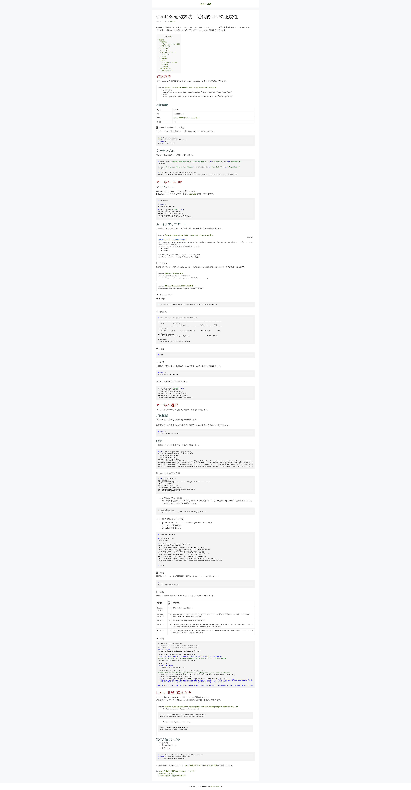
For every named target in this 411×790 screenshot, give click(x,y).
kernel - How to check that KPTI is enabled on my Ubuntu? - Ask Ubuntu (189, 88)
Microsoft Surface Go (166, 773)
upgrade (192, 194)
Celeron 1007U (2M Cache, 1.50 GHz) (186, 118)
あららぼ (205, 3)
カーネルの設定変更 (170, 62)
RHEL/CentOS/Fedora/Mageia (174, 771)
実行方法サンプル (166, 71)
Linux (160, 771)
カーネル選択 (162, 56)
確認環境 (163, 42)
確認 (165, 64)
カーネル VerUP (163, 48)
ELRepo (166, 54)
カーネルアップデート (167, 52)
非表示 (170, 36)
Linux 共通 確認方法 (164, 68)
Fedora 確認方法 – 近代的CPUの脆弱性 (201, 765)
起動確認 (163, 58)
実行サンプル (164, 46)
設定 (162, 60)
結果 (165, 66)
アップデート (164, 50)
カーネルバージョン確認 (171, 44)
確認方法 (160, 40)
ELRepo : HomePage (172, 273)
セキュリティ (191, 771)
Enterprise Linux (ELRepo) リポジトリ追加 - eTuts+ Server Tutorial (187, 235)
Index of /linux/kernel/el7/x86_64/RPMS (178, 286)
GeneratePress (216, 787)
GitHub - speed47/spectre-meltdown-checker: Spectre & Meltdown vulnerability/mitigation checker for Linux (200, 707)
